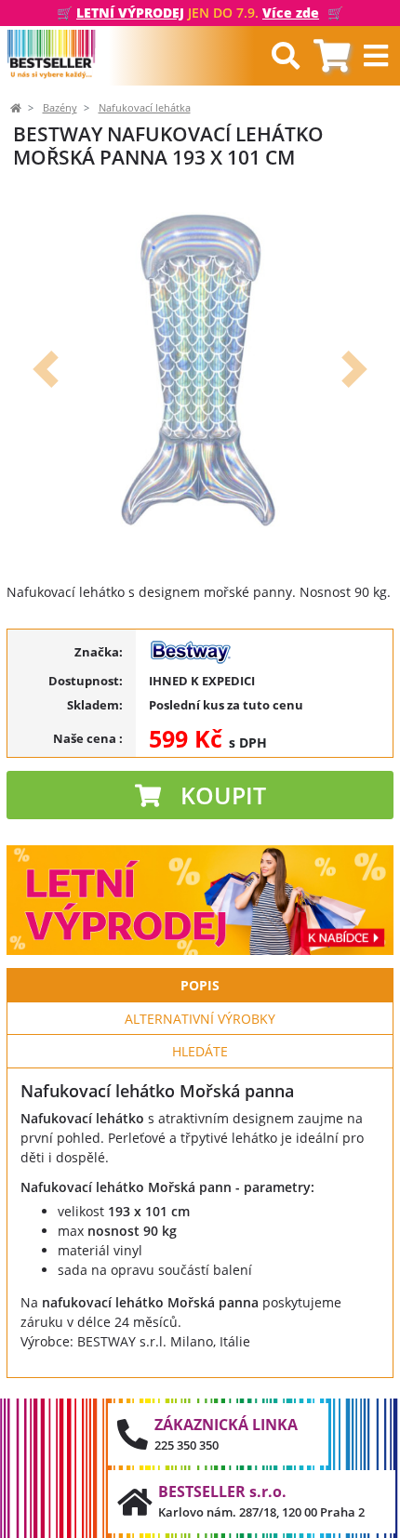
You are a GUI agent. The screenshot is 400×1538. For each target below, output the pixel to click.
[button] (45, 369)
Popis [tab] (200, 985)
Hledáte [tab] (200, 1051)
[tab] (331, 56)
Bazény (60, 107)
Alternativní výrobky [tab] (200, 1019)
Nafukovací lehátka (145, 107)
